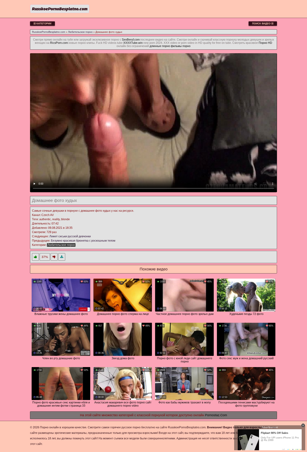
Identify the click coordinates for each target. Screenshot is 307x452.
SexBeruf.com (131, 39)
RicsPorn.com (59, 42)
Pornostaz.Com (216, 415)
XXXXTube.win (133, 42)
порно (186, 46)
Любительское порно (61, 244)
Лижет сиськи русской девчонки (70, 236)
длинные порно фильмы (166, 46)
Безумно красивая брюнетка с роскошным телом (83, 240)
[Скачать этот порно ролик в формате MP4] (61, 256)
